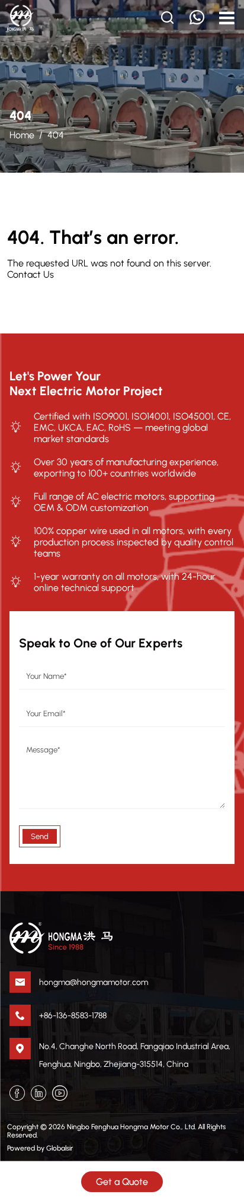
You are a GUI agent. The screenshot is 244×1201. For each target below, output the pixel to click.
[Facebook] (17, 1093)
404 (55, 135)
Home (21, 135)
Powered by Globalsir (40, 1148)
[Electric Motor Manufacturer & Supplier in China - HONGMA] (20, 18)
